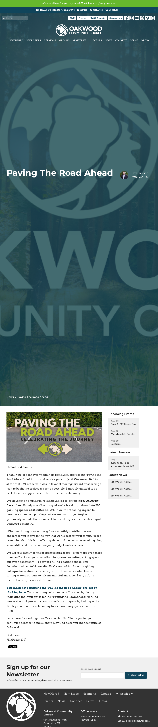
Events (97, 40)
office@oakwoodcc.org (139, 720)
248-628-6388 (134, 716)
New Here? (16, 40)
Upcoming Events (121, 414)
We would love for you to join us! (79, 3)
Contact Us (115, 18)
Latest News (117, 475)
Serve (134, 40)
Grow (145, 40)
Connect (121, 40)
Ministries (79, 40)
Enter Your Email (91, 669)
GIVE (72, 18)
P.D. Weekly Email (122, 482)
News (108, 40)
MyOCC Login (98, 18)
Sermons (50, 40)
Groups (64, 40)
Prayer (82, 18)
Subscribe (135, 675)
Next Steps (33, 40)
